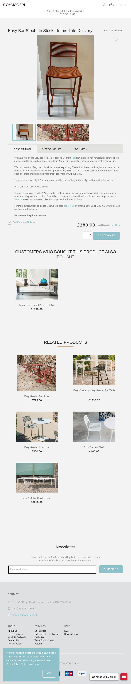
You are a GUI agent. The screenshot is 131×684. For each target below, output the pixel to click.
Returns (38, 644)
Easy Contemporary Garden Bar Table (94, 390)
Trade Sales (40, 637)
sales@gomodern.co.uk (25, 615)
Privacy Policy (14, 644)
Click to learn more (30, 664)
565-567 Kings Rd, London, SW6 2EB (65, 11)
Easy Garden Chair (94, 447)
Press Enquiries (15, 634)
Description (22, 149)
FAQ (66, 631)
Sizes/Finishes (52, 149)
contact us (69, 206)
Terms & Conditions (44, 640)
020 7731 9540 (67, 14)
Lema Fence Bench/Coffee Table (37, 305)
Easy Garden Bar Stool (36, 396)
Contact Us (13, 640)
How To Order (71, 634)
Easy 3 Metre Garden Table (37, 498)
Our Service (40, 631)
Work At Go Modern (18, 637)
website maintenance (68, 663)
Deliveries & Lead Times (46, 634)
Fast (74, 158)
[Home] (15, 8)
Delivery (81, 149)
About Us (12, 631)
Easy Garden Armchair (36, 447)
